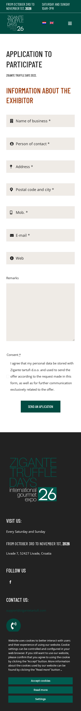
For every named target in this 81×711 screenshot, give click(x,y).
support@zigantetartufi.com (26, 610)
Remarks (12, 278)
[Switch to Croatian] (44, 23)
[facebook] (10, 582)
